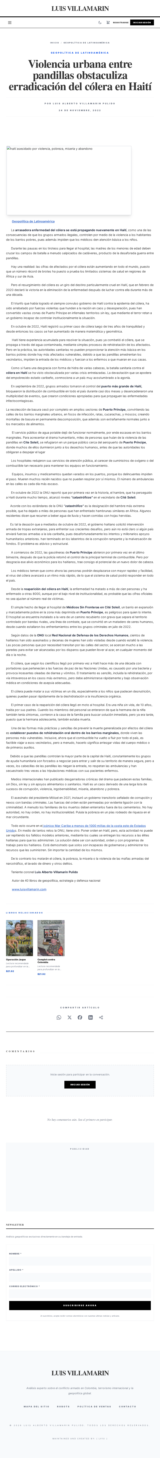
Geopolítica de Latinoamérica (87, 43)
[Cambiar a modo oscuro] (100, 22)
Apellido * (16, 1270)
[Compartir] (101, 1017)
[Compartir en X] (69, 1017)
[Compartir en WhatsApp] (59, 1017)
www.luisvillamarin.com (29, 889)
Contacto (127, 1406)
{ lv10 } (102, 1438)
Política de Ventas (94, 1406)
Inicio (54, 43)
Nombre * (15, 1253)
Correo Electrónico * (24, 1286)
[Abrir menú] (10, 22)
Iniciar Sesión (142, 22)
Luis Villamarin (80, 8)
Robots (63, 1406)
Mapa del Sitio (37, 1406)
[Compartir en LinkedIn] (90, 1017)
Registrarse (121, 22)
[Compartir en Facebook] (80, 1017)
